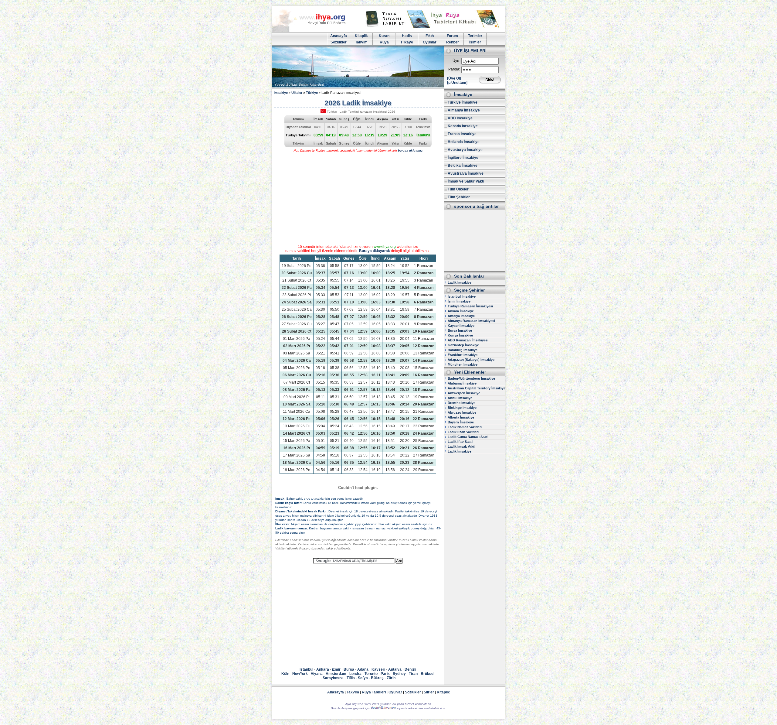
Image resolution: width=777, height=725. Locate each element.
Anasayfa (338, 36)
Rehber (452, 42)
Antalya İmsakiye (461, 316)
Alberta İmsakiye (461, 417)
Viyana (317, 674)
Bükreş (377, 678)
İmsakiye (281, 92)
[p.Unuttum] (457, 82)
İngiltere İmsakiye (463, 158)
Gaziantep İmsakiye (463, 345)
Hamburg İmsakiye (462, 350)
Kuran (384, 36)
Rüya (384, 42)
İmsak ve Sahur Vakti (466, 181)
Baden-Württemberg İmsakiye (471, 378)
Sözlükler (339, 42)
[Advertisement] (474, 240)
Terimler (475, 36)
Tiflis (351, 678)
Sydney (399, 674)
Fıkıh (430, 36)
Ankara (322, 669)
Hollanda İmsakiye (464, 142)
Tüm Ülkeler (458, 189)
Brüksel (427, 674)
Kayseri (378, 669)
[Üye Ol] (454, 78)
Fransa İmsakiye (462, 134)
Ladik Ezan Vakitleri (463, 432)
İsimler (475, 42)
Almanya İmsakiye (464, 110)
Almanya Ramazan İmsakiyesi (471, 321)
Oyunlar (429, 42)
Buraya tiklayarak (374, 251)
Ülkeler (296, 92)
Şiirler (429, 692)
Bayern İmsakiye (461, 422)
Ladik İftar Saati (460, 441)
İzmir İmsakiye (459, 301)
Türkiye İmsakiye (462, 102)
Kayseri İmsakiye (461, 325)
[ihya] (315, 31)
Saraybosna (333, 678)
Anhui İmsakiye (460, 398)
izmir (336, 669)
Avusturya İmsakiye (465, 150)
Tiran (413, 674)
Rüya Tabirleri (374, 692)
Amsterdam (336, 674)
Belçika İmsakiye (462, 165)
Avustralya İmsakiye (466, 173)
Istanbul (306, 669)
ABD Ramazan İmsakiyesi (468, 340)
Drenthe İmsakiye (461, 403)
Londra (355, 674)
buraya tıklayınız (410, 150)
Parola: (454, 69)
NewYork (300, 674)
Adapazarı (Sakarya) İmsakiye (471, 359)
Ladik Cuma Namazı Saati (468, 437)
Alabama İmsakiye (462, 383)
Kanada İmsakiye (463, 126)
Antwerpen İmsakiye (464, 393)
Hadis (407, 36)
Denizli (410, 669)
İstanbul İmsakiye (462, 296)
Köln (285, 674)
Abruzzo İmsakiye (462, 412)
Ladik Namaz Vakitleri (465, 427)
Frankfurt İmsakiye (462, 355)
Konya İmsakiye (460, 335)
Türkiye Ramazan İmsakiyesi (470, 306)
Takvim (361, 42)
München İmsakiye (462, 364)
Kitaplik (361, 36)
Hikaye (407, 42)
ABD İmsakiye (460, 118)
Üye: (456, 61)
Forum (452, 36)
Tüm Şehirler (459, 197)
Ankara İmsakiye (461, 311)
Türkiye (312, 92)
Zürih (391, 678)
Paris (385, 674)
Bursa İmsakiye (460, 330)
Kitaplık (443, 692)
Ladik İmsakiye (459, 282)
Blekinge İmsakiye (462, 407)
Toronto (371, 674)
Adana (362, 669)
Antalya (395, 669)
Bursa (349, 669)
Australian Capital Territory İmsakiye (476, 388)
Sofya (363, 678)
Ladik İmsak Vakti (461, 446)
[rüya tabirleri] (434, 27)
